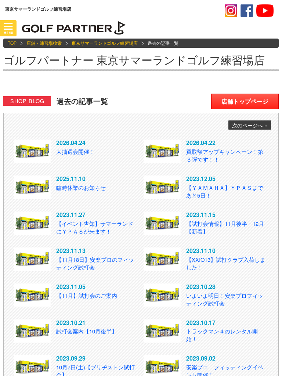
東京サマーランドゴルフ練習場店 (105, 43)
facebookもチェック (247, 10)
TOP (12, 43)
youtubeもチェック (265, 10)
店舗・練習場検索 (44, 43)
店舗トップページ (244, 101)
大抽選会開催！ (75, 151)
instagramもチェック (231, 10)
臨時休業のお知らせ (81, 187)
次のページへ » (249, 125)
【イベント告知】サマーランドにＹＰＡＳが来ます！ (94, 227)
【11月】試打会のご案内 (86, 295)
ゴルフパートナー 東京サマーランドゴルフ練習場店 (134, 60)
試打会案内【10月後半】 (86, 331)
